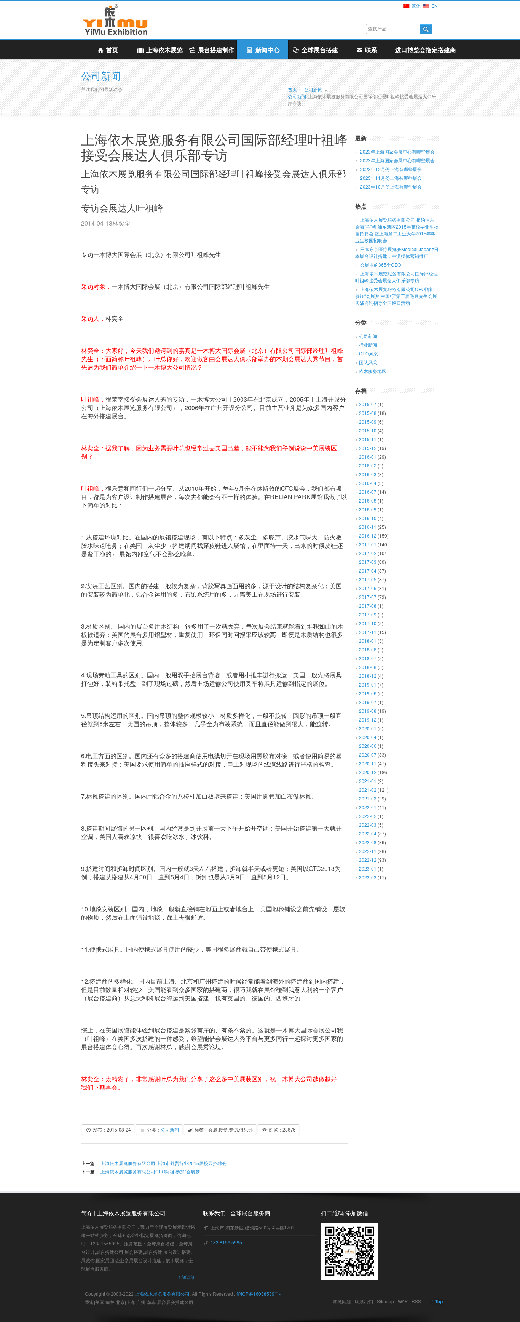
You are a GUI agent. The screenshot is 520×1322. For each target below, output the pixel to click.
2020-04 (367, 737)
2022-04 (367, 833)
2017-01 (367, 544)
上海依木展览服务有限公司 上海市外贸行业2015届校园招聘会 (163, 1163)
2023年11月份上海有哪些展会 (391, 177)
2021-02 (367, 789)
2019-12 (367, 719)
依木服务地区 (372, 371)
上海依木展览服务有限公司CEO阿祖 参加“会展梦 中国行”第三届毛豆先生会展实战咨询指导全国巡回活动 (396, 296)
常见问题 (342, 1301)
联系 (370, 49)
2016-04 (367, 483)
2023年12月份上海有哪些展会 (391, 169)
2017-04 (367, 570)
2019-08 (367, 710)
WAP (403, 1301)
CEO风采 (368, 353)
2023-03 (367, 877)
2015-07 (367, 404)
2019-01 (367, 684)
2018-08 (367, 667)
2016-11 (367, 526)
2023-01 (367, 868)
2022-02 (367, 816)
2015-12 (367, 448)
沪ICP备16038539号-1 (259, 1293)
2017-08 (367, 605)
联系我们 (364, 1301)
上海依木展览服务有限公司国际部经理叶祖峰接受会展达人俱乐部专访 (396, 276)
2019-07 (367, 702)
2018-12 (367, 675)
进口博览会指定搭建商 (419, 49)
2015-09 (367, 421)
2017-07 (367, 597)
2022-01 (367, 807)
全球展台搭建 (319, 49)
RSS (416, 1301)
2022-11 (367, 851)
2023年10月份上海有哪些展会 (391, 186)
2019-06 (367, 693)
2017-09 (367, 614)
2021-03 (367, 798)
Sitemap (385, 1301)
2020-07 (367, 754)
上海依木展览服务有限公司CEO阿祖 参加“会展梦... (151, 1171)
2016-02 (367, 465)
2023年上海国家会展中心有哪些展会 (397, 151)
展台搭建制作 (215, 49)
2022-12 (367, 859)
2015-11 (367, 439)
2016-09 (367, 509)
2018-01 (367, 640)
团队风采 (368, 362)
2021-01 (367, 781)
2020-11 (367, 763)
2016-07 (367, 491)
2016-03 (367, 474)
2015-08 (367, 413)
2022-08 (367, 842)
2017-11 (367, 632)
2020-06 (367, 746)
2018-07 (367, 658)
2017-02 (367, 553)
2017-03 (367, 562)
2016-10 (367, 518)
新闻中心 (267, 49)
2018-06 (367, 649)
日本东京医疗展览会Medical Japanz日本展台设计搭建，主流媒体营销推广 (397, 252)
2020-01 (367, 728)
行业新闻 (368, 344)
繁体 (416, 5)
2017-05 (367, 579)
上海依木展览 (164, 49)
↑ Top (437, 1301)
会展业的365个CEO (380, 264)
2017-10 (367, 623)
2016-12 (367, 535)
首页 (111, 49)
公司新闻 (313, 89)
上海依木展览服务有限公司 (162, 1293)
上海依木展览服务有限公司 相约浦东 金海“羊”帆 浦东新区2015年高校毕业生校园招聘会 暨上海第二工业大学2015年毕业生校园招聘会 (397, 229)
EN (434, 5)
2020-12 (367, 772)
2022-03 (367, 824)
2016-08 (367, 500)
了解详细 (186, 1277)
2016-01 (367, 456)
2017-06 (367, 588)
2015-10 (367, 430)
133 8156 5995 (225, 1242)
